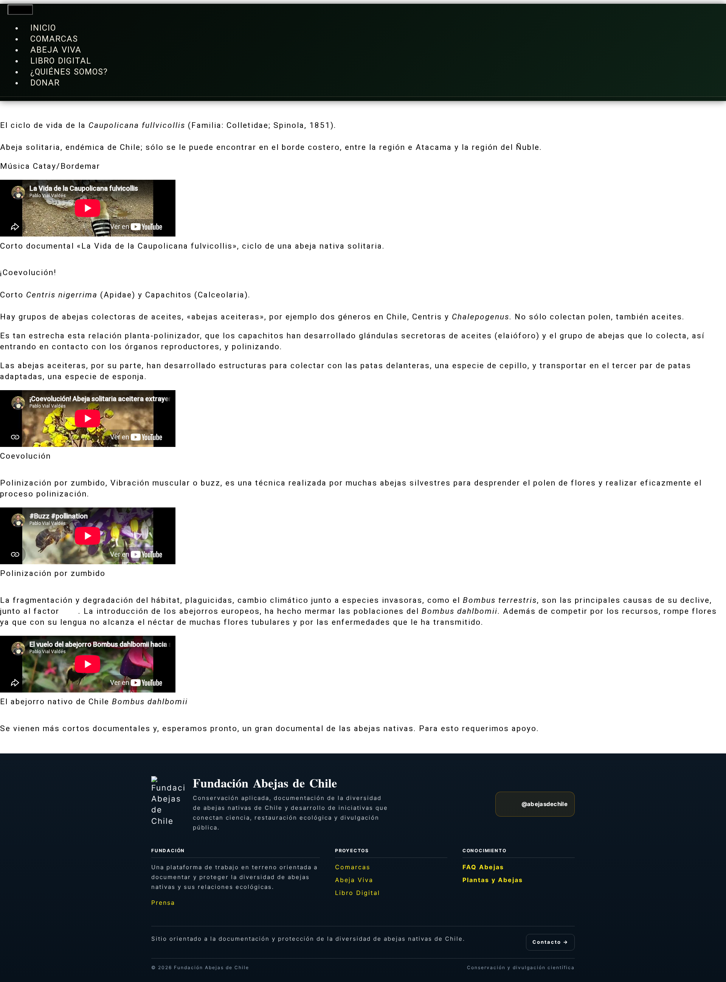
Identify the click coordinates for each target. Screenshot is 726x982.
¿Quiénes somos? (69, 71)
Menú (20, 9)
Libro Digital (60, 60)
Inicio (43, 28)
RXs (70, 611)
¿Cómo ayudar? (573, 728)
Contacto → (550, 942)
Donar (45, 82)
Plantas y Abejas (492, 880)
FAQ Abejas (483, 867)
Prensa (163, 902)
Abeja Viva (55, 49)
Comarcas (54, 39)
